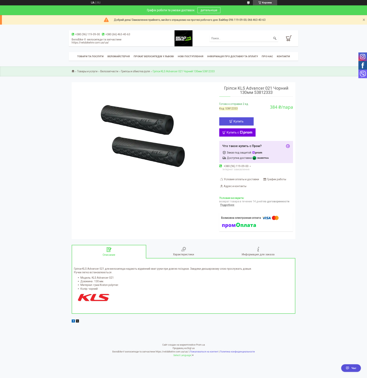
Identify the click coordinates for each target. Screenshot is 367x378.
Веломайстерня (118, 56)
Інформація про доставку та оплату (232, 56)
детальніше (209, 10)
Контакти (283, 56)
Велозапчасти (109, 71)
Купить (238, 121)
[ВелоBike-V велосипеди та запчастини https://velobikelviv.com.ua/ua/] (183, 38)
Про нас (267, 56)
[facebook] (73, 321)
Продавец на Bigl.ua (184, 348)
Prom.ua (200, 344)
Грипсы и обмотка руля (135, 71)
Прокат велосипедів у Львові (154, 56)
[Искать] (275, 38)
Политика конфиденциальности (237, 351)
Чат (354, 368)
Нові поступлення (190, 56)
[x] (77, 321)
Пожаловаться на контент (204, 351)
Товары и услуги (87, 71)
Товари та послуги (90, 56)
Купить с (233, 132)
